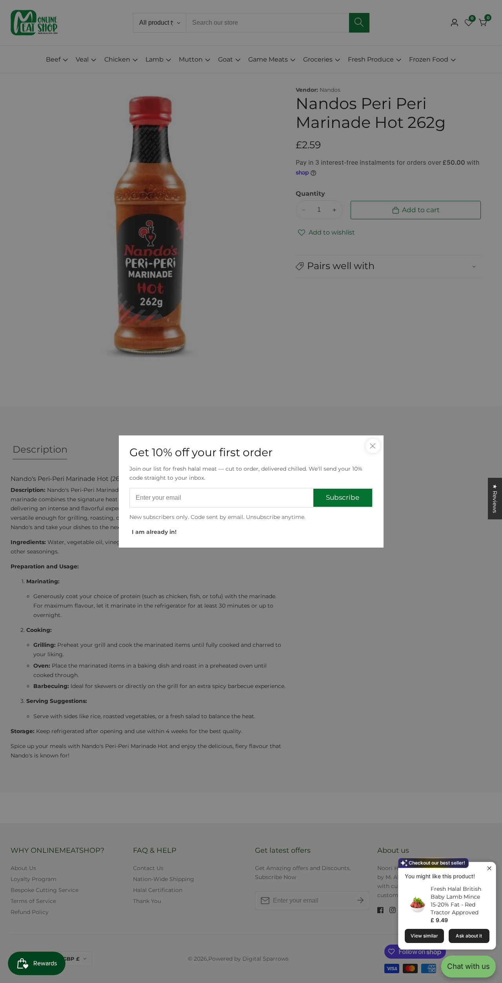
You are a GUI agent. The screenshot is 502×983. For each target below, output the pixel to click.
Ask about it (469, 936)
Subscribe (342, 497)
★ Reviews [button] (494, 498)
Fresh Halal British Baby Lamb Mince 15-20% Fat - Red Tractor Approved (456, 900)
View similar (424, 936)
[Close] (373, 446)
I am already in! (154, 531)
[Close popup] (488, 869)
